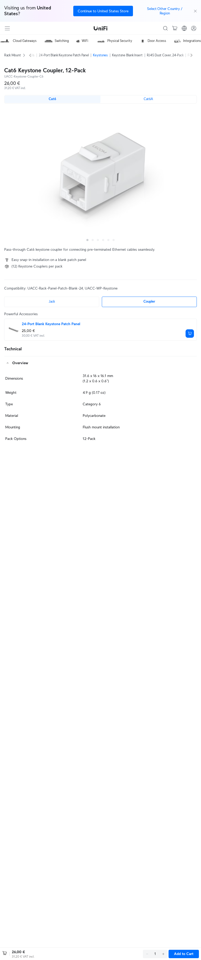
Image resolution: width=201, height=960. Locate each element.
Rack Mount (12, 55)
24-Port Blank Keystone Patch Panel (64, 55)
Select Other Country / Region (164, 11)
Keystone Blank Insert (127, 55)
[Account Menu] (194, 28)
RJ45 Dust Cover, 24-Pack (165, 55)
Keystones (100, 55)
